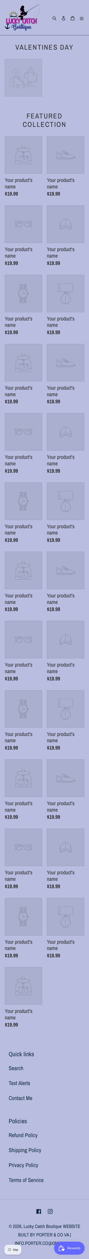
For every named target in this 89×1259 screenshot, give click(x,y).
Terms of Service (26, 1180)
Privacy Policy (23, 1165)
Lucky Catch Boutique (43, 1226)
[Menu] (81, 17)
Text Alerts (19, 1083)
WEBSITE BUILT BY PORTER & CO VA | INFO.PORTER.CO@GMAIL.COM (47, 1234)
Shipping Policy (25, 1150)
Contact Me (20, 1098)
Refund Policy (23, 1135)
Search (16, 1068)
